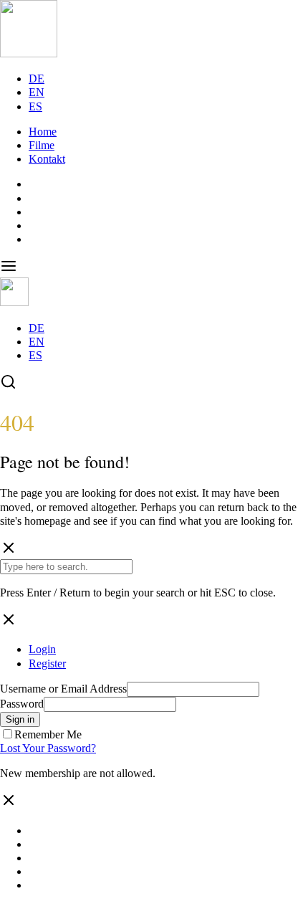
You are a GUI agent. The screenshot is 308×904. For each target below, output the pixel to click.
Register (47, 663)
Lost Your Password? (48, 748)
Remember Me (48, 734)
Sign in (20, 719)
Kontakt (47, 159)
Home (43, 131)
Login (42, 649)
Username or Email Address (63, 688)
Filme (41, 145)
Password (22, 704)
